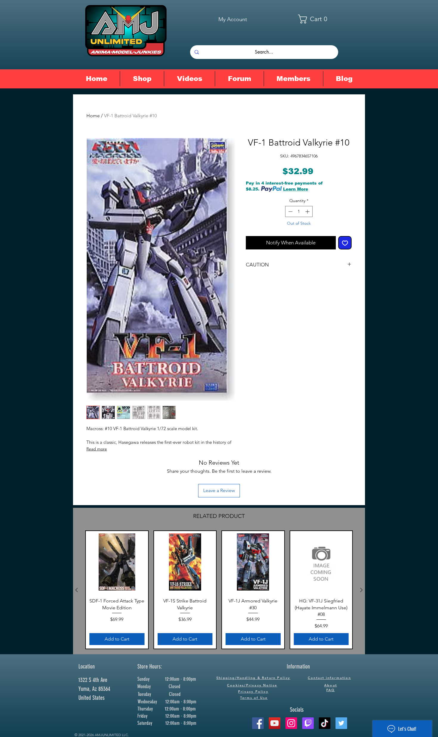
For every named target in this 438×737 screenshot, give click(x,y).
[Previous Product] (76, 590)
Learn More (295, 189)
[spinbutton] (298, 211)
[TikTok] (324, 723)
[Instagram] (291, 723)
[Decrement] (289, 211)
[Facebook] (258, 723)
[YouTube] (274, 723)
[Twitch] (308, 723)
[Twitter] (341, 723)
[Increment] (308, 211)
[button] (316, 19)
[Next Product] (361, 590)
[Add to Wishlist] (345, 243)
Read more (96, 449)
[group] (219, 590)
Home (93, 115)
